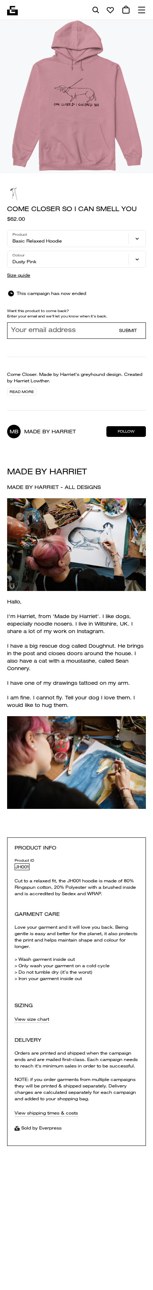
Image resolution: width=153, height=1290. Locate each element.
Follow (126, 431)
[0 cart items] (126, 10)
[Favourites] (110, 10)
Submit (128, 330)
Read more (22, 391)
